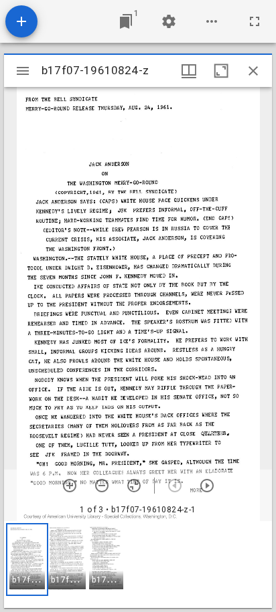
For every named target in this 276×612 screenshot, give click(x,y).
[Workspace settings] (169, 21)
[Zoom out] (102, 486)
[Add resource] (21, 21)
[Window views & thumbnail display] (189, 71)
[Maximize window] (221, 71)
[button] (27, 559)
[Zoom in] (70, 486)
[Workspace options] (212, 21)
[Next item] (207, 486)
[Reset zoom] (134, 486)
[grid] (138, 564)
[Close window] (253, 71)
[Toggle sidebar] (23, 71)
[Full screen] (254, 21)
